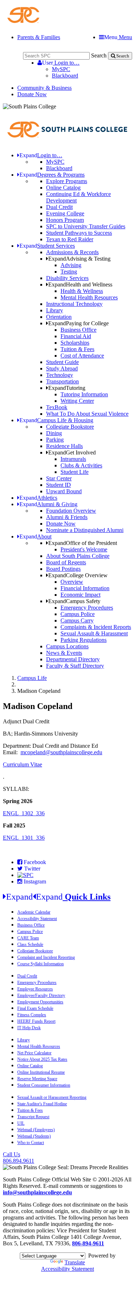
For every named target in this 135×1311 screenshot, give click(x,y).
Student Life (74, 472)
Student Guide (62, 362)
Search (99, 55)
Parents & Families (38, 37)
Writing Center (77, 401)
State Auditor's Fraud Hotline (42, 1103)
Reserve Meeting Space (37, 1078)
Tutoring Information (84, 394)
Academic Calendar (33, 912)
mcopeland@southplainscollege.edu (61, 752)
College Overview (78, 575)
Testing (68, 272)
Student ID (58, 485)
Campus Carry (77, 620)
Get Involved (72, 452)
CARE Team (28, 938)
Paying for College (78, 323)
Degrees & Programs (52, 175)
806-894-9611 (88, 1243)
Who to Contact (30, 1142)
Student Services (47, 246)
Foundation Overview (71, 511)
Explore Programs (66, 181)
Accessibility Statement (37, 918)
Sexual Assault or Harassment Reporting (51, 1097)
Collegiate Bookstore (70, 427)
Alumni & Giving (48, 504)
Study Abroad (62, 368)
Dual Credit (59, 207)
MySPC (61, 69)
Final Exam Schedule (35, 1008)
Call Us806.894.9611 (18, 1157)
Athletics (38, 498)
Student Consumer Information (43, 1085)
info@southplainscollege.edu (37, 1192)
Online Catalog (63, 188)
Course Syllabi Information (40, 963)
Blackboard (65, 76)
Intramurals (73, 459)
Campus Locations (67, 646)
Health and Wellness (80, 284)
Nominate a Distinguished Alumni (84, 530)
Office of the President (82, 543)
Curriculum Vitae (22, 764)
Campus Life (32, 678)
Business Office (78, 330)
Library (54, 310)
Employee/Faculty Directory (41, 995)
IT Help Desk (29, 1027)
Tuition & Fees (77, 349)
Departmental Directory (73, 659)
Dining (54, 433)
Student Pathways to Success (79, 233)
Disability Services (67, 278)
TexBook (56, 407)
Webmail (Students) (34, 1136)
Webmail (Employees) (36, 1129)
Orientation (59, 317)
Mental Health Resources (89, 297)
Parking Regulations (83, 640)
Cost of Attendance (82, 356)
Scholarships (74, 343)
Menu (118, 37)
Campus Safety (74, 601)
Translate (74, 1262)
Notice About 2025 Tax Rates (42, 1059)
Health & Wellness (81, 291)
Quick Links (58, 896)
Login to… (61, 63)
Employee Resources (35, 989)
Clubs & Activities (81, 465)
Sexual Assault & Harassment (94, 633)
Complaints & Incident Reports (95, 627)
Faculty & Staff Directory (75, 666)
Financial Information (84, 588)
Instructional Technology (74, 304)
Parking (55, 440)
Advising (70, 265)
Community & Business (44, 88)
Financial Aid (75, 336)
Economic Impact (80, 595)
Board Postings (63, 569)
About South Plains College (77, 556)
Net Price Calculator (34, 1052)
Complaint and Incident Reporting (46, 957)
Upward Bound (64, 491)
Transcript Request (33, 1116)
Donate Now (32, 94)
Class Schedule (30, 944)
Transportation (62, 381)
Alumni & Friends (66, 517)
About (35, 536)
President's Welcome (83, 549)
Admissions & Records (72, 252)
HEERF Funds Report (36, 1021)
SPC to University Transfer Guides (85, 226)
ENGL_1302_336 (24, 813)
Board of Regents (66, 562)
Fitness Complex (31, 1014)
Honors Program (65, 220)
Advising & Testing (79, 259)
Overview (71, 582)
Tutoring (66, 388)
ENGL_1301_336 (24, 838)
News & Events (64, 653)
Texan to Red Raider (69, 239)
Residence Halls (64, 446)
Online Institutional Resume (41, 1072)
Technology (59, 375)
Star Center (59, 478)
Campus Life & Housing (56, 420)
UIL (20, 1123)
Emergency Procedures (86, 608)
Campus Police (77, 614)
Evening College (65, 213)
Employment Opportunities (40, 1001)
